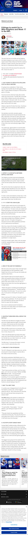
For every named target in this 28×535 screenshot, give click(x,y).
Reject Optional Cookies (14, 528)
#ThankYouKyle (18, 73)
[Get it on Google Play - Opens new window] (18, 502)
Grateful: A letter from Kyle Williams (10, 147)
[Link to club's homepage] (2, 10)
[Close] (26, 506)
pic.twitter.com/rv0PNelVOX (9, 75)
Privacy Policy (9, 522)
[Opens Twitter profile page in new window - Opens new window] (7, 39)
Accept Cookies (14, 532)
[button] (14, 163)
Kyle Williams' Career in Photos (9, 152)
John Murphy (8, 36)
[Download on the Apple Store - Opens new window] (9, 502)
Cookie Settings (14, 524)
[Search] (23, 10)
